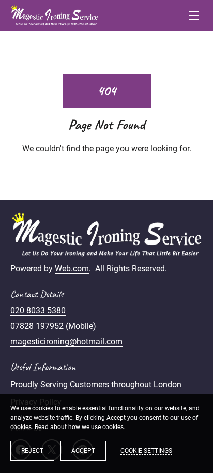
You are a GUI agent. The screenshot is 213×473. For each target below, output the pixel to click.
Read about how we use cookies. (80, 427)
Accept (83, 450)
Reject (32, 450)
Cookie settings (146, 450)
